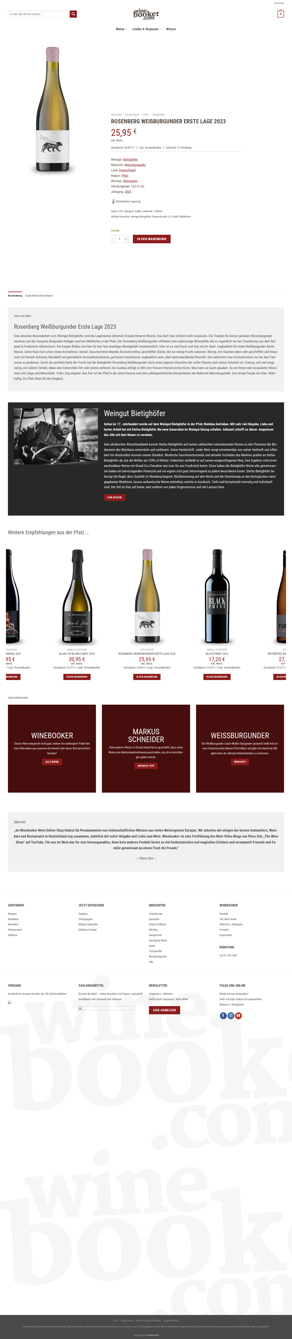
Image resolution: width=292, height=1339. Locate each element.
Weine (120, 29)
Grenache (154, 919)
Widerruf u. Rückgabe (231, 924)
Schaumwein (15, 929)
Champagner (85, 919)
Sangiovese (155, 935)
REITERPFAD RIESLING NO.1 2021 (182, 654)
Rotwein (12, 913)
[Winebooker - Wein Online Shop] (146, 14)
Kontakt (223, 913)
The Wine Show (227, 919)
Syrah (152, 945)
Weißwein (13, 919)
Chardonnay (155, 913)
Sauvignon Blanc (158, 940)
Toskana (83, 913)
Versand (224, 929)
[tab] (15, 296)
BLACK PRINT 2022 (113, 654)
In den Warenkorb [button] (42, 676)
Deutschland (132, 114)
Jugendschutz (171, 1320)
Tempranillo (155, 951)
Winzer (171, 29)
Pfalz (146, 114)
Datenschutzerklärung (148, 1320)
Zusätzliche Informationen (39, 295)
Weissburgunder (158, 956)
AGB (115, 1320)
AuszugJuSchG (263, 1326)
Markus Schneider (88, 924)
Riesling (153, 929)
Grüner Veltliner (157, 924)
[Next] (288, 647)
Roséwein (13, 924)
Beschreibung (15, 295)
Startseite (116, 114)
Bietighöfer (159, 114)
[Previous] (3, 647)
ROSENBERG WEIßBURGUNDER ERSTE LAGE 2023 (42, 654)
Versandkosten (153, 147)
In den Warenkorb (151, 239)
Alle (151, 961)
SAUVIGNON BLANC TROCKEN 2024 (253, 654)
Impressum (225, 935)
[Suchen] (73, 14)
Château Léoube (87, 929)
